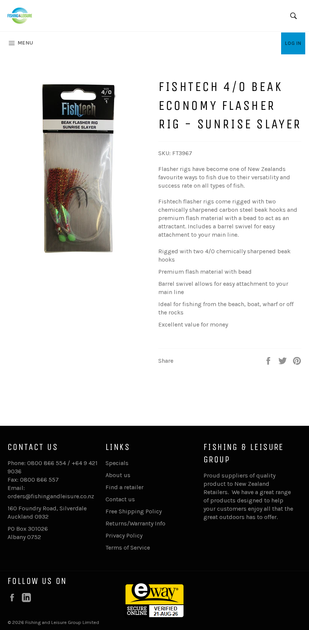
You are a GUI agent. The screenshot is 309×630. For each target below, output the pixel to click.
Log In (293, 43)
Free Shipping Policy (134, 511)
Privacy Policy (124, 535)
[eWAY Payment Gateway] (154, 616)
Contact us (120, 499)
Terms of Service (128, 547)
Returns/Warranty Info (135, 523)
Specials (117, 463)
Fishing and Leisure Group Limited (62, 622)
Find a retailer (125, 487)
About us (118, 475)
